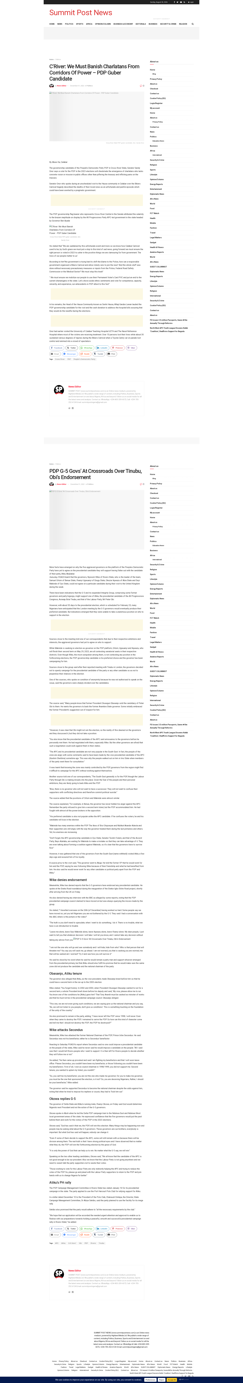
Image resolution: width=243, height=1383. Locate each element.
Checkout (154, 89)
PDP (69, 359)
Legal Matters (156, 238)
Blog (154, 74)
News (59, 24)
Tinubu (101, 1243)
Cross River (60, 359)
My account (155, 108)
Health (152, 218)
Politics (69, 24)
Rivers (93, 1243)
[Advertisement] (162, 10)
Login (191, 2)
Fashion (153, 228)
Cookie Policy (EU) (158, 98)
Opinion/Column (103, 24)
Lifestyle (153, 175)
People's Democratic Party (84, 359)
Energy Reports (156, 184)
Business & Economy (123, 24)
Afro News (154, 199)
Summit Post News (80, 12)
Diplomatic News (157, 194)
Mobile (153, 223)
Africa (89, 24)
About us (153, 84)
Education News (158, 141)
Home (52, 24)
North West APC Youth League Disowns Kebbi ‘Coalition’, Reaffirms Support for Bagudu (169, 329)
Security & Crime (168, 24)
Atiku (63, 1243)
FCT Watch (154, 213)
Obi (80, 1243)
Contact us (154, 94)
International (157, 155)
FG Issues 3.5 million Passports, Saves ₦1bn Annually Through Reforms (168, 321)
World (152, 204)
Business (153, 24)
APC (56, 1243)
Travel (152, 233)
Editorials (141, 24)
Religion (183, 24)
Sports (79, 24)
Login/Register (156, 103)
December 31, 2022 (77, 86)
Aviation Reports (157, 252)
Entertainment (156, 189)
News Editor (61, 86)
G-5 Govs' (72, 1243)
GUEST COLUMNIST (158, 267)
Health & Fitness (157, 247)
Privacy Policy (156, 79)
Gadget (153, 242)
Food (152, 208)
